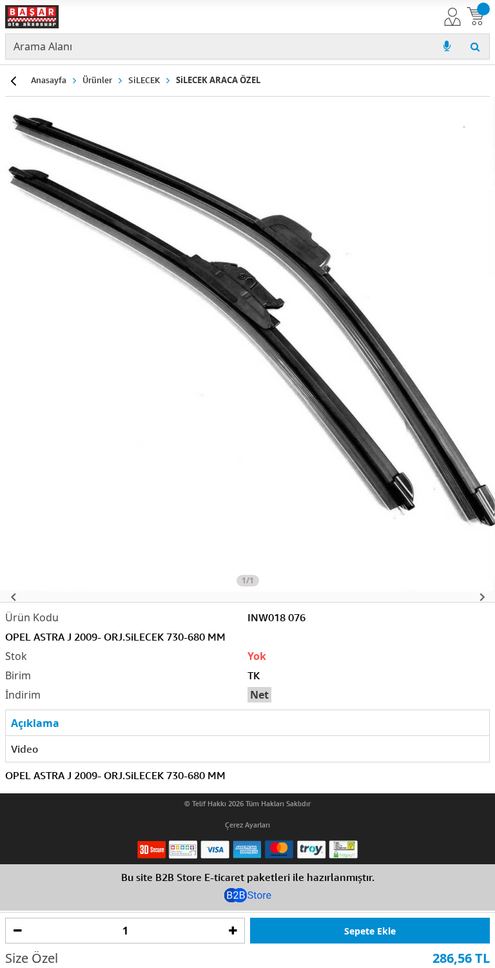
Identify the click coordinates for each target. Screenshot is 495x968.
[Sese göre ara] (446, 46)
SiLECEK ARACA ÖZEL (218, 80)
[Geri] (13, 80)
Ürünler (97, 80)
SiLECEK (144, 80)
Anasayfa (48, 80)
